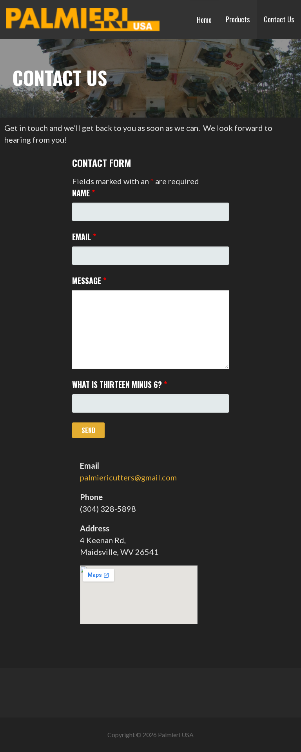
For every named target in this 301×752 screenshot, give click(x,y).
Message (89, 280)
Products (238, 19)
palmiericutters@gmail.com (128, 477)
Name (83, 193)
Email (84, 237)
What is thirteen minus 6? (119, 384)
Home (204, 19)
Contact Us (279, 19)
